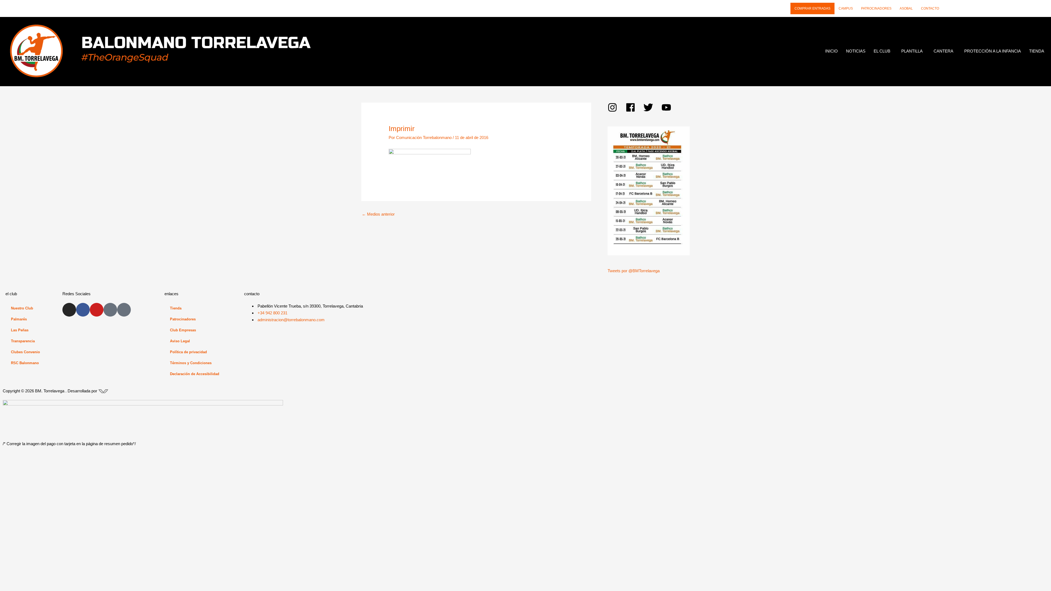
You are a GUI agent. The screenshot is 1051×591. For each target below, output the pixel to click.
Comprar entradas (812, 8)
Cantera (943, 51)
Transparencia (23, 341)
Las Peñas (19, 330)
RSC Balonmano (25, 363)
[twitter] (652, 107)
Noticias (855, 51)
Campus (846, 8)
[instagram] (617, 107)
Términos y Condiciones (191, 363)
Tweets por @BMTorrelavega (634, 270)
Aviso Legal (180, 341)
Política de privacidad (188, 352)
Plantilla (912, 51)
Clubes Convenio (25, 352)
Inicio (831, 51)
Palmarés (19, 319)
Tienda (1036, 51)
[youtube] (668, 107)
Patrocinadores (876, 8)
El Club (882, 51)
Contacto (930, 8)
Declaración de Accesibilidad (194, 374)
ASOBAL (906, 8)
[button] (883, 51)
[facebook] (635, 107)
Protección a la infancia (992, 51)
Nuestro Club (22, 308)
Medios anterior (378, 214)
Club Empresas (183, 330)
